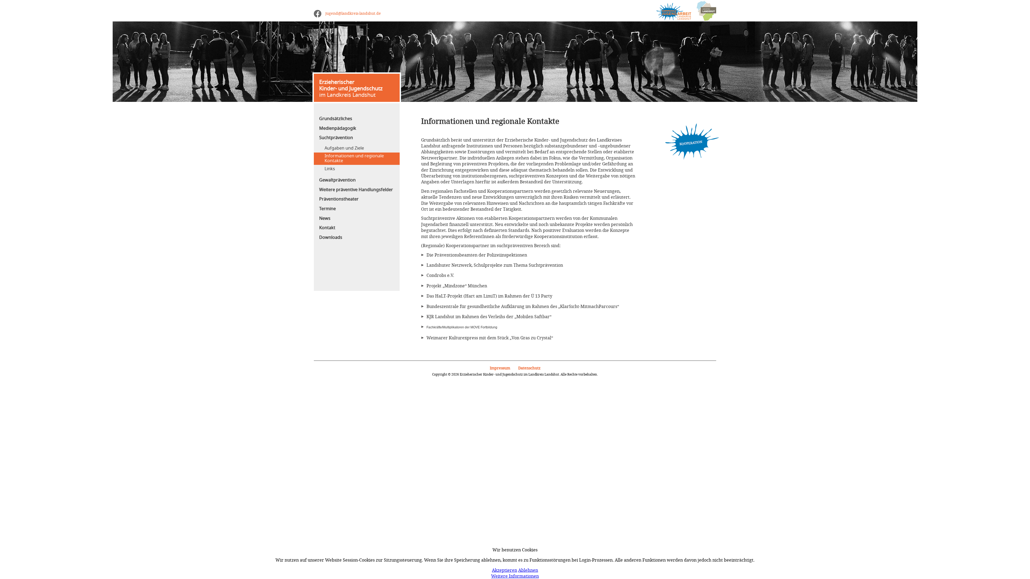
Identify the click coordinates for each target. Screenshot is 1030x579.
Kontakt (327, 228)
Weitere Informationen (515, 576)
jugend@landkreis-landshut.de (353, 13)
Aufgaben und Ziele (344, 148)
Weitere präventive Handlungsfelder (356, 190)
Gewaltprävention (337, 180)
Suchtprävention (336, 138)
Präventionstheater (339, 199)
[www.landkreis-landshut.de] (703, 11)
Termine (327, 209)
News (324, 218)
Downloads (330, 237)
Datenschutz (529, 367)
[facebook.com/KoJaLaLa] (317, 13)
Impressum (500, 367)
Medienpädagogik (337, 128)
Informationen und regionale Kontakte (354, 158)
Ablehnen (528, 570)
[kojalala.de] (671, 11)
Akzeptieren (504, 570)
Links (330, 169)
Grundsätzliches (335, 119)
